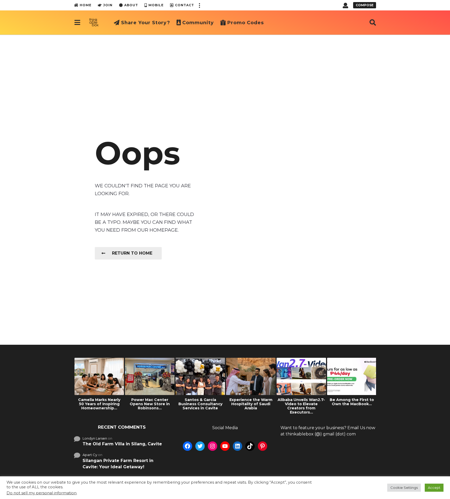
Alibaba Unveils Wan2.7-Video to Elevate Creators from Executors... (301, 406)
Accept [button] (434, 487)
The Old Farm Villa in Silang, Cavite (122, 443)
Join (108, 5)
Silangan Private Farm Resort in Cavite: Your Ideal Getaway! (118, 463)
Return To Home (132, 253)
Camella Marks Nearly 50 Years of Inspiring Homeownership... (99, 403)
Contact (184, 5)
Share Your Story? (145, 23)
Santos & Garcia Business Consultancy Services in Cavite (200, 403)
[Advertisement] (225, 73)
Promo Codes (245, 23)
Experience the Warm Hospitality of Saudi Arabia (250, 403)
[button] (199, 5)
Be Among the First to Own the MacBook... (352, 401)
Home (85, 5)
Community (198, 23)
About (131, 5)
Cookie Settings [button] (404, 487)
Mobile (156, 5)
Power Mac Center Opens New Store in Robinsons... (150, 403)
